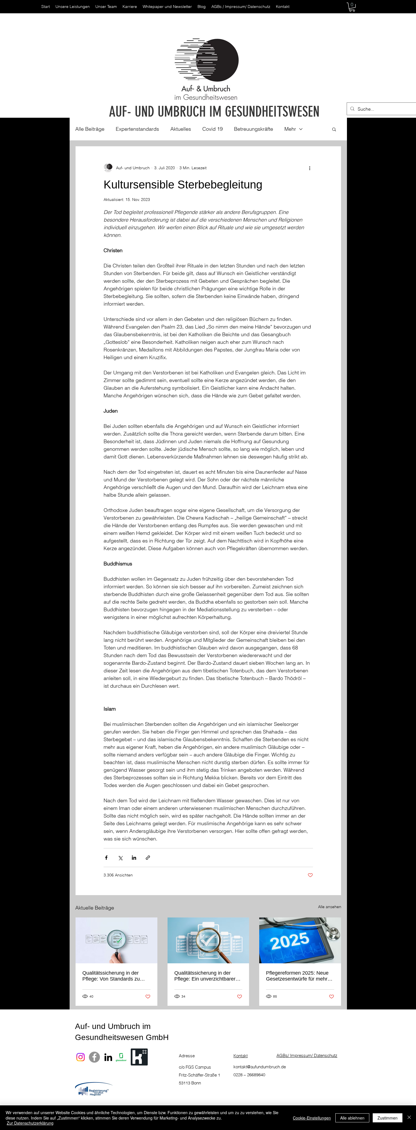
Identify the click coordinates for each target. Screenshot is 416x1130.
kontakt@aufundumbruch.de (259, 1066)
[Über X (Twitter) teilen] (120, 857)
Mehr (290, 129)
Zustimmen (388, 1118)
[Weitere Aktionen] (309, 167)
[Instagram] (80, 1057)
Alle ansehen (329, 906)
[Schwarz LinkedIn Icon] (108, 1057)
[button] (352, 7)
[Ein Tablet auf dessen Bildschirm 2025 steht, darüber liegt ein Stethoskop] (300, 940)
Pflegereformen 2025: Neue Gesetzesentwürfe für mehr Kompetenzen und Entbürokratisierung (297, 976)
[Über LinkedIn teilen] (134, 857)
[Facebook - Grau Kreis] (94, 1057)
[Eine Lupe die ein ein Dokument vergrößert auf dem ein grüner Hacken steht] (116, 940)
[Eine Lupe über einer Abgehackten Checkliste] (208, 940)
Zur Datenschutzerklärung (30, 1123)
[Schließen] (409, 1117)
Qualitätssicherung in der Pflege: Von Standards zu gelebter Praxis (111, 976)
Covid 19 (212, 129)
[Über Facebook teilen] (106, 857)
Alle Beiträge (89, 129)
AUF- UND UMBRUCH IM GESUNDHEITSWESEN (214, 111)
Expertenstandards (137, 129)
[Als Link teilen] (148, 857)
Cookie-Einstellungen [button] (312, 1118)
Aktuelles (180, 129)
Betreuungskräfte (253, 129)
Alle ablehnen (352, 1118)
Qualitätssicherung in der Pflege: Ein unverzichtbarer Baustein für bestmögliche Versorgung (204, 976)
